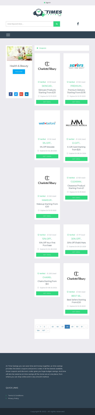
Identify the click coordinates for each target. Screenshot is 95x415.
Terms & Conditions (15, 395)
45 (53, 327)
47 (62, 327)
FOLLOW (18, 71)
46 (58, 327)
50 (77, 327)
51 (81, 327)
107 (43, 330)
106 (38, 330)
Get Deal (47, 102)
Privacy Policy (13, 398)
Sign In (48, 2)
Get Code (47, 156)
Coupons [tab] (42, 48)
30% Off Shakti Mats (76, 243)
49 (72, 327)
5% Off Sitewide (47, 147)
